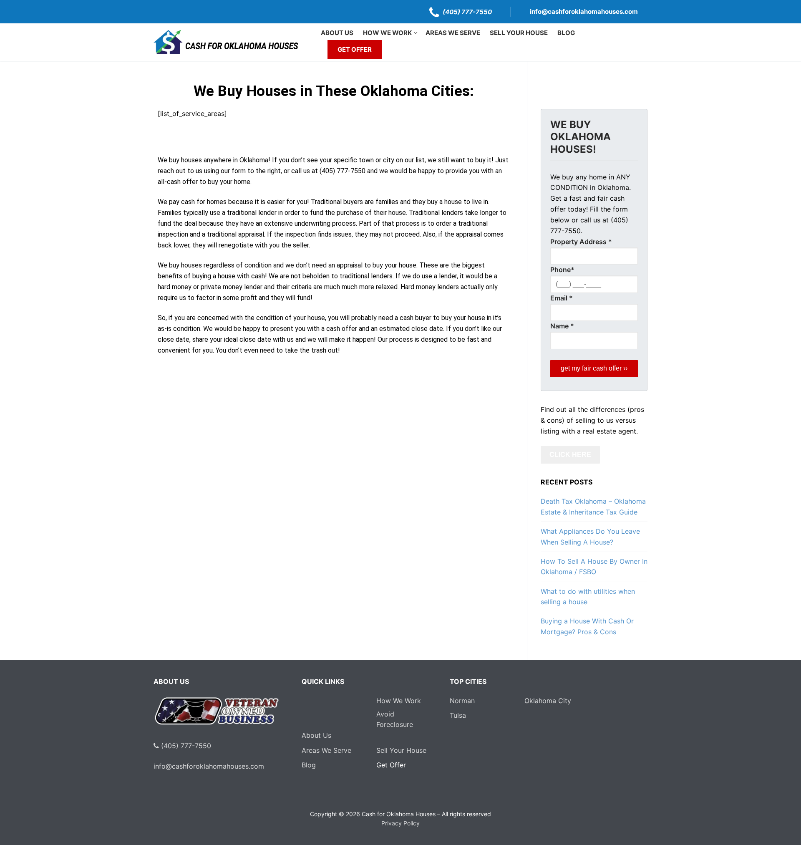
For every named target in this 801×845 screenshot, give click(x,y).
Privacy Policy (400, 823)
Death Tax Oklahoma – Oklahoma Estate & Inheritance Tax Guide (593, 506)
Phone (562, 269)
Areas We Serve (326, 750)
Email (561, 298)
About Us (316, 735)
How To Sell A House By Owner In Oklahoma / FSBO (594, 566)
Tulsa (458, 715)
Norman (462, 700)
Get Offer (391, 765)
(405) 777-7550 (467, 12)
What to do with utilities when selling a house (588, 596)
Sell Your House (401, 750)
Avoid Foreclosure (394, 719)
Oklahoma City (547, 700)
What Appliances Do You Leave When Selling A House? (590, 536)
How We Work (398, 700)
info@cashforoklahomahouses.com (584, 11)
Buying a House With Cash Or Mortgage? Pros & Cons (587, 626)
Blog (309, 765)
